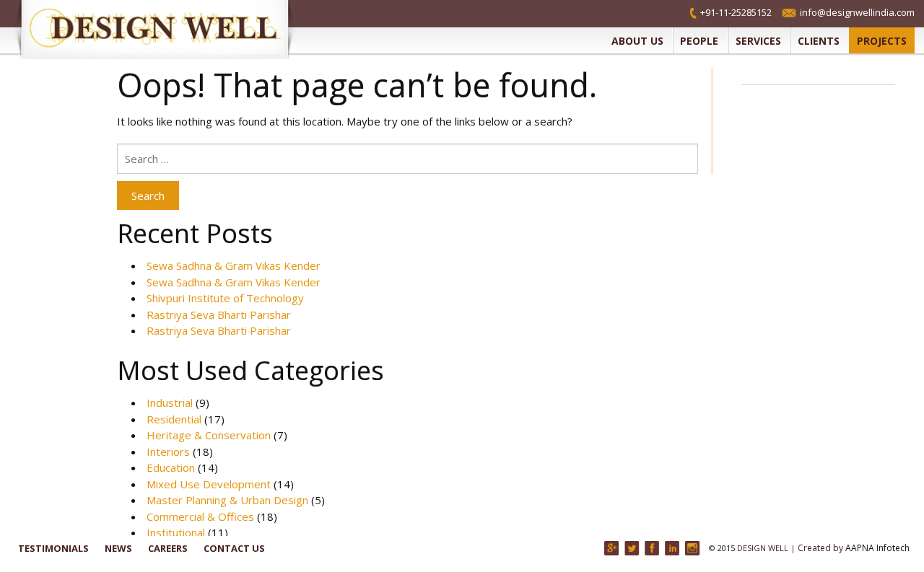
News (118, 548)
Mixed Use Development (209, 484)
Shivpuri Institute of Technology (225, 298)
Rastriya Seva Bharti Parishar (219, 314)
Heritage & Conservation (209, 435)
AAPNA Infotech (877, 548)
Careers (168, 548)
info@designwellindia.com (857, 12)
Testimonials (53, 548)
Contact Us (234, 548)
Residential (174, 419)
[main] (407, 301)
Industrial (170, 402)
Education (171, 467)
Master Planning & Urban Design (227, 500)
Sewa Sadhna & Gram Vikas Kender (234, 265)
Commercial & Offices (200, 516)
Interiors (168, 451)
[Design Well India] (162, 30)
